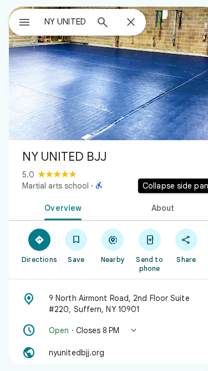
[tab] (61, 207)
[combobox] (65, 21)
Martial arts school (55, 186)
